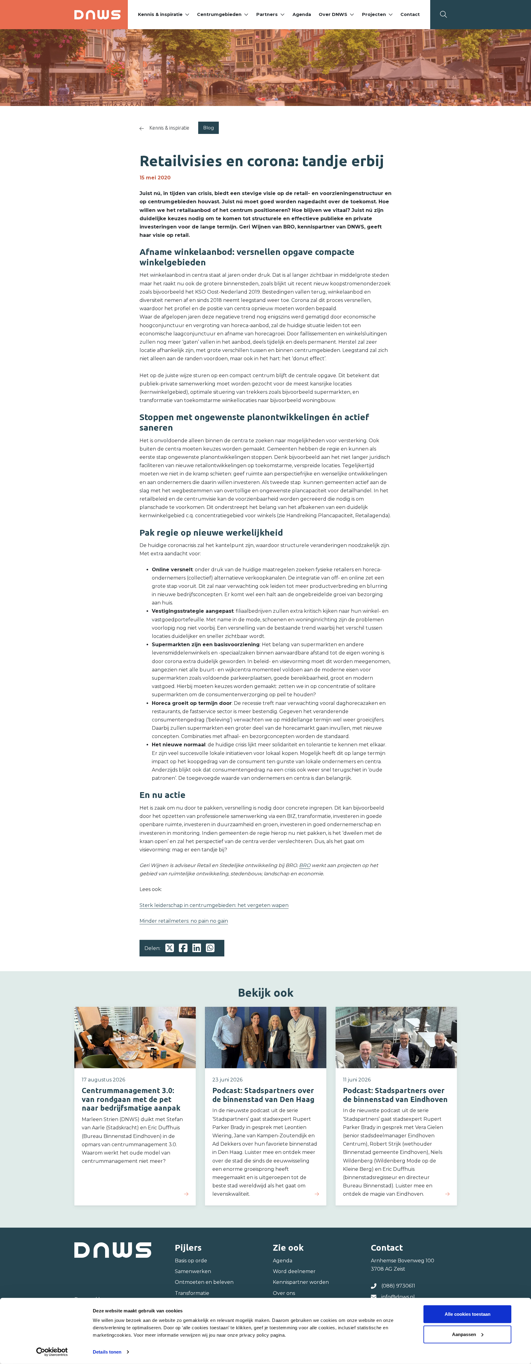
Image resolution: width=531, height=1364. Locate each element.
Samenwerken (193, 1271)
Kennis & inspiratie (160, 14)
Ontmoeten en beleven (204, 1282)
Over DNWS (333, 14)
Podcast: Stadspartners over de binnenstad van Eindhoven (395, 1095)
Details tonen (107, 1351)
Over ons (284, 1293)
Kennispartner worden (301, 1282)
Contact (410, 14)
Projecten (374, 14)
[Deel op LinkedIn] (196, 948)
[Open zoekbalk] (443, 14)
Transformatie (192, 1293)
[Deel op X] (169, 948)
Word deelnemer (294, 1271)
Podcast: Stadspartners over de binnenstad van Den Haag (263, 1095)
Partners (267, 14)
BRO (304, 865)
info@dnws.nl (398, 1297)
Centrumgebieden (219, 14)
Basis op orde (191, 1261)
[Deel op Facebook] (183, 948)
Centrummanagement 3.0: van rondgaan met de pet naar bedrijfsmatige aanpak (131, 1099)
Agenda (302, 14)
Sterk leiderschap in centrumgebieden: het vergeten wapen (214, 905)
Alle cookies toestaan (467, 1314)
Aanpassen (464, 1334)
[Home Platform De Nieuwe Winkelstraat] (97, 14)
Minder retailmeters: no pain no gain (184, 921)
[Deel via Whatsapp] (210, 948)
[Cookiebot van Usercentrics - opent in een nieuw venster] (52, 1352)
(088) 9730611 (398, 1286)
